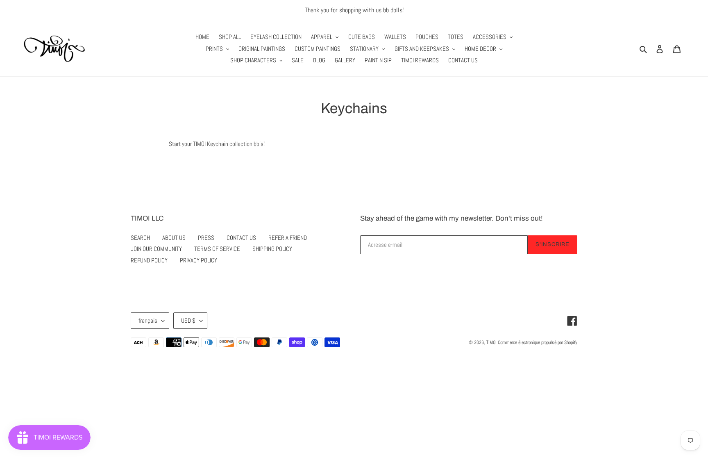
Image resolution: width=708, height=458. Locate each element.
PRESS (206, 238)
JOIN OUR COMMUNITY (156, 249)
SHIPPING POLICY (272, 249)
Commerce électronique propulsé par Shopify (537, 342)
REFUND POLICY (149, 260)
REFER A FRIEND (287, 238)
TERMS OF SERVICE (217, 249)
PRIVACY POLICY (198, 260)
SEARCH (140, 238)
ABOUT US (174, 238)
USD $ (188, 320)
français (147, 320)
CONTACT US (241, 238)
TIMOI (491, 342)
